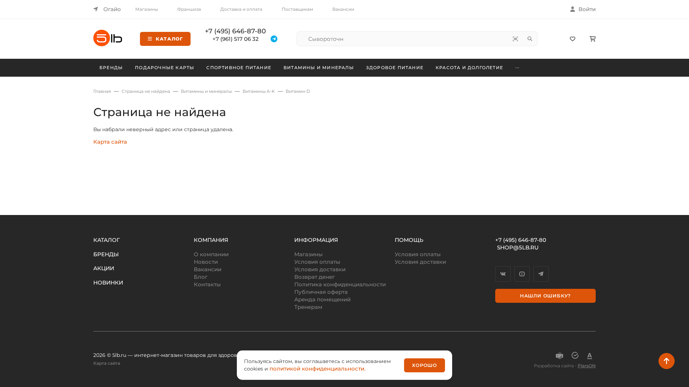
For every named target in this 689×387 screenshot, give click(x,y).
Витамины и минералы (318, 67)
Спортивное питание (238, 67)
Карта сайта (110, 141)
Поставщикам (297, 9)
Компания (211, 239)
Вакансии (343, 9)
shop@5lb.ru (518, 247)
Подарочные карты (164, 67)
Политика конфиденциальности (340, 284)
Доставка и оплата (241, 9)
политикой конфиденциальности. (317, 368)
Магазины (146, 9)
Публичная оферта (321, 291)
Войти (587, 9)
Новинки (108, 282)
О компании (211, 254)
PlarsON (587, 365)
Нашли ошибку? (545, 295)
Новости (206, 261)
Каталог (169, 39)
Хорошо (424, 365)
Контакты (207, 284)
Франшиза (189, 9)
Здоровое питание (394, 67)
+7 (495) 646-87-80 (235, 31)
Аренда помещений (322, 299)
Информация (316, 239)
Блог (200, 276)
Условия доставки (320, 269)
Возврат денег (314, 276)
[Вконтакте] (503, 274)
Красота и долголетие (469, 67)
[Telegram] (541, 274)
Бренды (111, 67)
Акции (103, 268)
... (517, 66)
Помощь (409, 239)
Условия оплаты (317, 261)
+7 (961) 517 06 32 (235, 38)
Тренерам (308, 307)
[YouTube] (522, 274)
